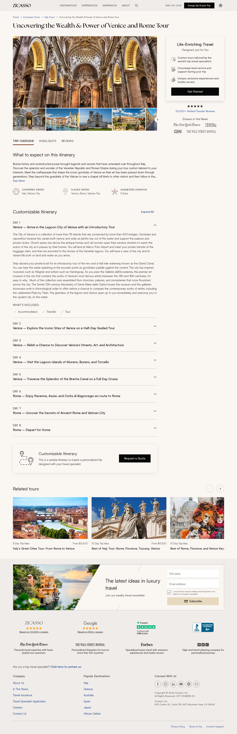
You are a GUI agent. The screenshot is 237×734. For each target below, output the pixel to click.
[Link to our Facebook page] (158, 684)
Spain (87, 701)
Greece (88, 689)
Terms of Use (195, 726)
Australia (89, 695)
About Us (18, 683)
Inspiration (110, 5)
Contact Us (19, 713)
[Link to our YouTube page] (181, 684)
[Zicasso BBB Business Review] (203, 627)
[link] (50, 525)
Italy (86, 683)
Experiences (89, 5)
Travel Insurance (22, 695)
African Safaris (92, 713)
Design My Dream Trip (199, 5)
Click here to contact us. (66, 666)
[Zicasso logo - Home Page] (22, 5)
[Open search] (136, 5)
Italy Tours (49, 17)
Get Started (195, 91)
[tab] (23, 140)
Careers (17, 707)
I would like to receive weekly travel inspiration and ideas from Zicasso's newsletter (194, 592)
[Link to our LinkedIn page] (173, 684)
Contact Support (215, 726)
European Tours (31, 17)
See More (19, 180)
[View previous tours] (210, 489)
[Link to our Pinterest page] (189, 684)
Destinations (68, 5)
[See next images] (157, 119)
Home (16, 17)
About (126, 5)
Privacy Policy (178, 726)
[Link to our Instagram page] (165, 684)
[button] (29, 119)
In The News (20, 689)
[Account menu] (220, 5)
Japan (87, 707)
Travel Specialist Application (29, 701)
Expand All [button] (147, 211)
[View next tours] (220, 489)
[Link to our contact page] (196, 684)
